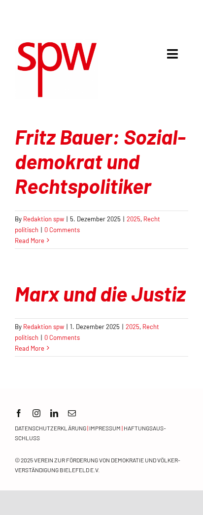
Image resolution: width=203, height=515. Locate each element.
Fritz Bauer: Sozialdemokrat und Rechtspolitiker (100, 161)
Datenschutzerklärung (50, 427)
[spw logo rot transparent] (56, 43)
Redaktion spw (43, 219)
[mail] (72, 413)
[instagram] (36, 413)
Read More (29, 240)
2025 (133, 219)
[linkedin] (54, 413)
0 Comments (62, 230)
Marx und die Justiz (100, 293)
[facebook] (19, 413)
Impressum (105, 427)
